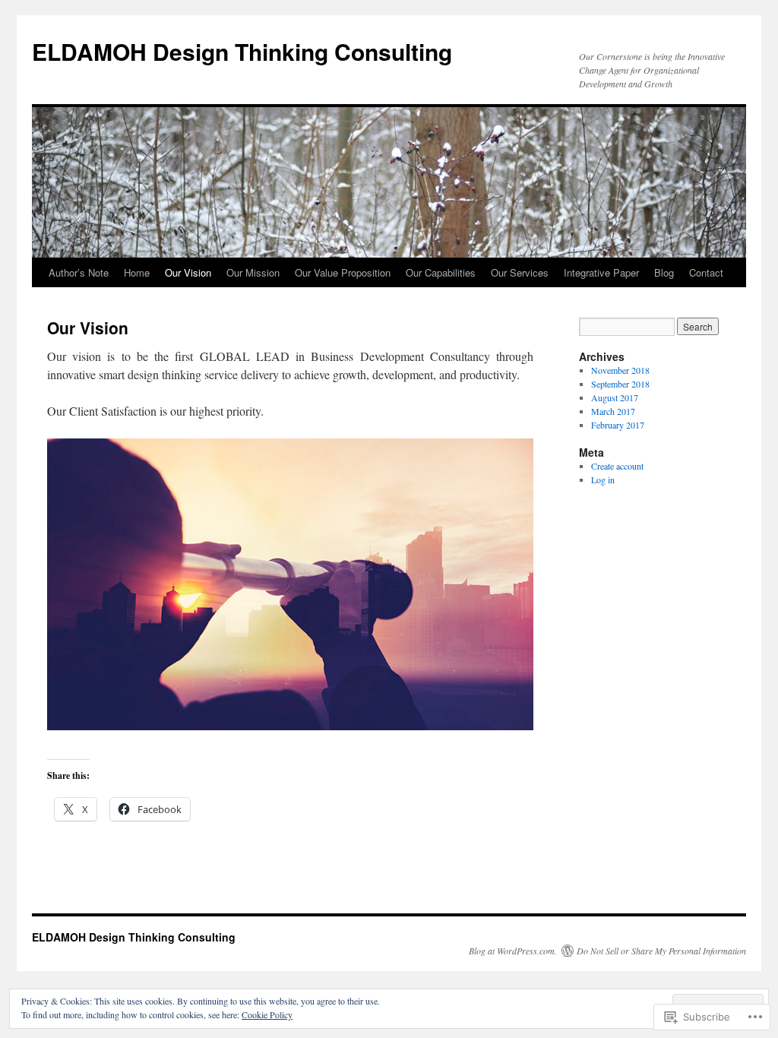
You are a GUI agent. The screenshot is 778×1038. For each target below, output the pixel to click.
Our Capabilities (441, 272)
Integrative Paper (601, 272)
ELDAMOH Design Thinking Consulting (242, 51)
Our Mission (253, 272)
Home (137, 272)
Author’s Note (79, 272)
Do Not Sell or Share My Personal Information (661, 951)
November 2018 (620, 370)
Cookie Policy (267, 1014)
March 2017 (613, 411)
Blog (664, 272)
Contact (706, 272)
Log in (603, 479)
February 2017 (617, 425)
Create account (617, 466)
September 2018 (620, 384)
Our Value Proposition (343, 272)
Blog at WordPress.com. (513, 951)
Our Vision (188, 272)
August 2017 (614, 397)
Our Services (520, 272)
